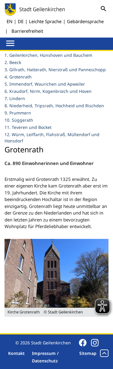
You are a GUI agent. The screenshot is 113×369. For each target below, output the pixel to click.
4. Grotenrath (18, 77)
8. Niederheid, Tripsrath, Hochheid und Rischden (54, 105)
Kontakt (16, 353)
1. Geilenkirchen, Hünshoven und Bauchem (48, 55)
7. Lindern (15, 98)
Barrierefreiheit (27, 31)
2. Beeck (13, 62)
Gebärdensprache (85, 21)
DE (21, 21)
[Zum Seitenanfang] (104, 353)
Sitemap (87, 353)
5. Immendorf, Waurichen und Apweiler (45, 84)
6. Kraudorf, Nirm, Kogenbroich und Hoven (48, 91)
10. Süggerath (19, 120)
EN (9, 21)
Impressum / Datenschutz (45, 357)
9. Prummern (18, 113)
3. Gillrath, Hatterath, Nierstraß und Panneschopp (55, 69)
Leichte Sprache (45, 21)
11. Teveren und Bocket (28, 127)
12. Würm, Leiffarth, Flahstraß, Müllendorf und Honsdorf (52, 138)
